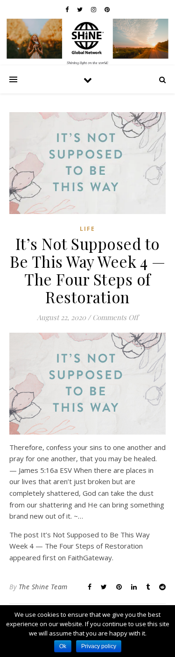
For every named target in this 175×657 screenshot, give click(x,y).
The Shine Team (43, 586)
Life (87, 229)
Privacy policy (98, 646)
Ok (62, 646)
